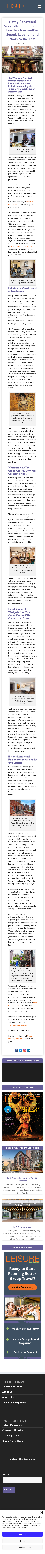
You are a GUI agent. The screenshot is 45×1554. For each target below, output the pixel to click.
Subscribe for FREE (12, 1386)
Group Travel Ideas (12, 1440)
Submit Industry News (14, 1402)
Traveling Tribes (11, 1435)
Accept (22, 1534)
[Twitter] (20, 1050)
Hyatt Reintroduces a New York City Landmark (23, 1179)
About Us (7, 1391)
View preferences (22, 1547)
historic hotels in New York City (23, 246)
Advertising (8, 1397)
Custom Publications (13, 1430)
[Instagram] (24, 1050)
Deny (22, 1541)
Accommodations (22, 43)
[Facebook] (16, 1050)
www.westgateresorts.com (18, 1025)
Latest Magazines (12, 1424)
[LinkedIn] (28, 1050)
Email (6, 1474)
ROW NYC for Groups (22, 1226)
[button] (41, 1512)
